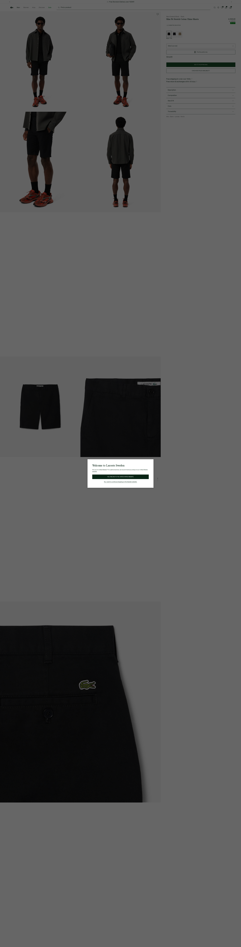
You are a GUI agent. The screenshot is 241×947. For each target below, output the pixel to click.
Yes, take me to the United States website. (120, 476)
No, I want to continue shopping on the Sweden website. (120, 481)
